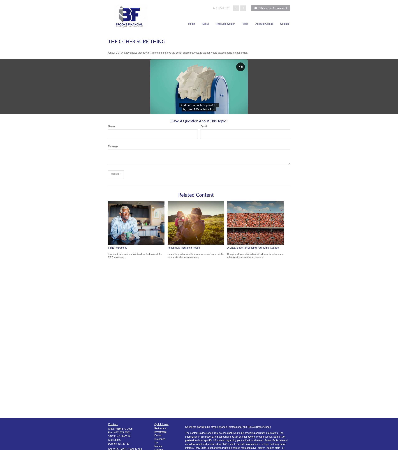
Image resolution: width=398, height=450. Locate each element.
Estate (157, 435)
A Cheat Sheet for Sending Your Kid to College (253, 247)
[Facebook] (243, 8)
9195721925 (222, 8)
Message (113, 146)
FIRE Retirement (117, 247)
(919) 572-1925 (124, 428)
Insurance (159, 439)
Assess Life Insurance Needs (184, 247)
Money (158, 446)
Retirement (160, 428)
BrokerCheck (263, 427)
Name (111, 126)
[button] (191, 24)
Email (204, 126)
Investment (160, 432)
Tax (156, 442)
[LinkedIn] (236, 8)
